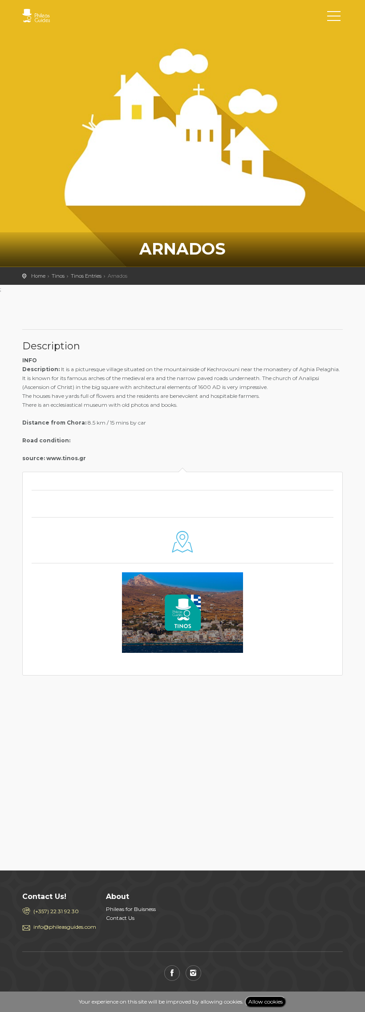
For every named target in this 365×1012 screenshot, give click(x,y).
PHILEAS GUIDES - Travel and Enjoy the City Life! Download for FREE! (62, 15)
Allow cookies (265, 1001)
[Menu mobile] (334, 17)
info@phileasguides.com (63, 926)
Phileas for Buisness (131, 909)
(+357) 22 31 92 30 (56, 911)
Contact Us (120, 918)
